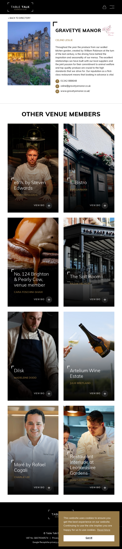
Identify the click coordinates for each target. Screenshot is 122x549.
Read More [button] (103, 530)
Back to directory (20, 18)
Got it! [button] (89, 538)
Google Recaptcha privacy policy (48, 542)
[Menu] (112, 7)
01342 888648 (67, 81)
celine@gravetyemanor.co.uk (74, 86)
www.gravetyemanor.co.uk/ (73, 91)
